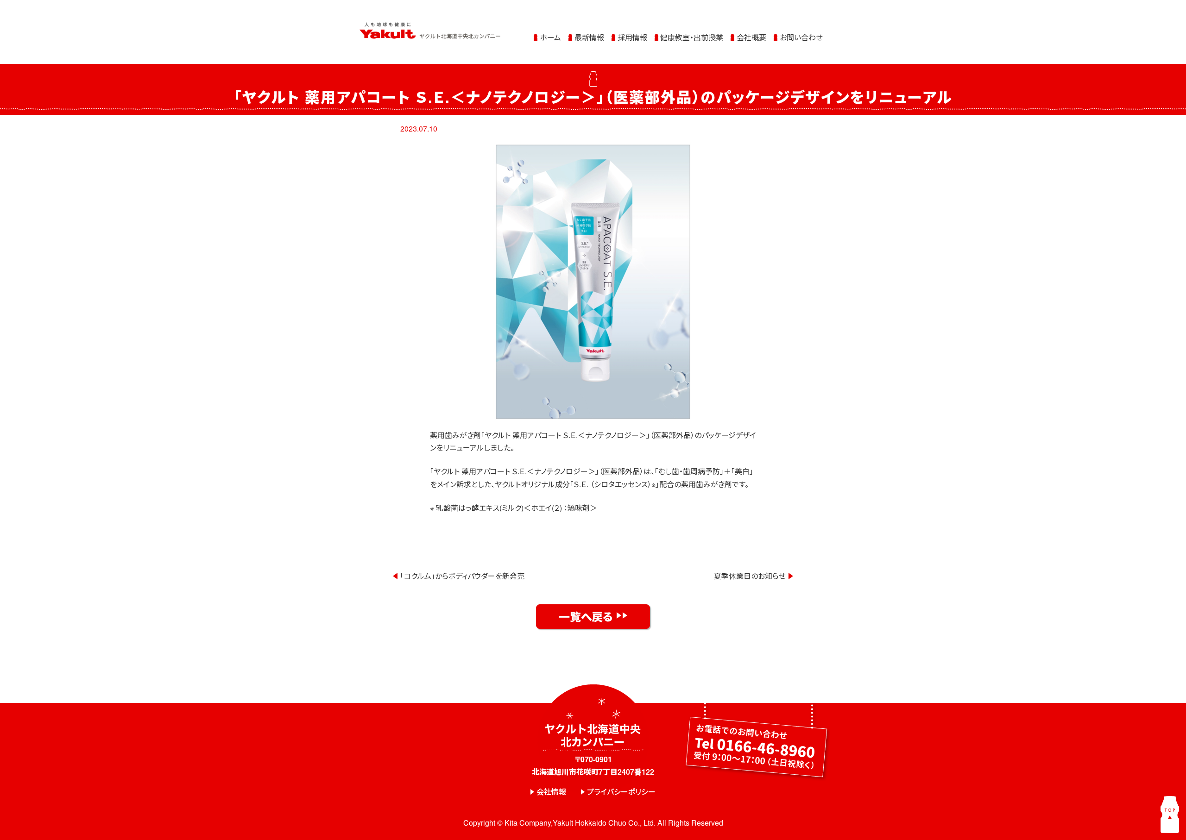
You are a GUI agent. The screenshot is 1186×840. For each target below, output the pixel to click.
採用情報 (632, 37)
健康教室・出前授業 (691, 37)
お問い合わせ (801, 37)
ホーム (550, 37)
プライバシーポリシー (621, 791)
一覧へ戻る (586, 616)
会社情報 (551, 791)
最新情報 (589, 37)
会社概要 (751, 37)
